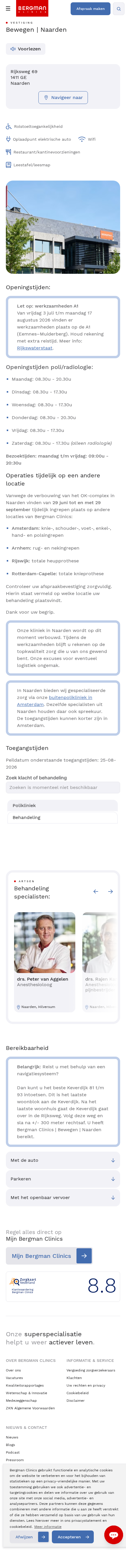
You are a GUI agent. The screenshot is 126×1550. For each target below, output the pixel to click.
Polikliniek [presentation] (24, 805)
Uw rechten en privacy (86, 1385)
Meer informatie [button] (48, 1527)
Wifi (92, 139)
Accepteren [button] (69, 1537)
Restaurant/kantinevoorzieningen (46, 152)
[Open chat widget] (113, 1535)
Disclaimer (76, 1401)
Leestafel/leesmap (31, 165)
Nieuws (12, 1437)
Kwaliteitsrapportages (25, 1385)
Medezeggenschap (21, 1401)
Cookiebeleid (78, 1393)
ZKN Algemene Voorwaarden (30, 1408)
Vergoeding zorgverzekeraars (91, 1370)
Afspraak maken (90, 9)
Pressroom (15, 1460)
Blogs (10, 1445)
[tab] (62, 806)
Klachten (74, 1378)
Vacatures (14, 1378)
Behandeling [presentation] (26, 817)
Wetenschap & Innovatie (26, 1393)
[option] (45, 962)
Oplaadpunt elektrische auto (42, 139)
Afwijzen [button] (24, 1537)
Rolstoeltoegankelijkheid (38, 126)
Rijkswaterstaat (34, 348)
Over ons (13, 1370)
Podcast (13, 1452)
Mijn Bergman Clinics (41, 1255)
